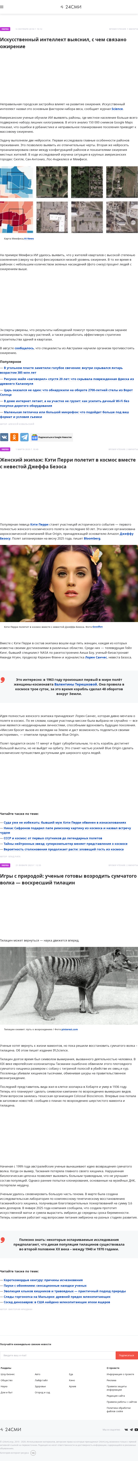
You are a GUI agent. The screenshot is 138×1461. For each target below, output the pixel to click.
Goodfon (98, 626)
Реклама (111, 1380)
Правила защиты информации (117, 1388)
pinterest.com (70, 1029)
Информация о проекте (120, 1374)
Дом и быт (7, 1392)
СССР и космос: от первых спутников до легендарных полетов (53, 838)
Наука (5, 29)
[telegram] (24, 437)
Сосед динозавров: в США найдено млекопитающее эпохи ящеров (57, 1302)
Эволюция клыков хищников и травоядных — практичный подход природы (65, 1291)
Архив (72, 1386)
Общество (6, 1380)
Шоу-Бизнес (8, 1374)
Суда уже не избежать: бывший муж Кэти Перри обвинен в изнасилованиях (65, 822)
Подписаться (127, 1355)
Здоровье (40, 1386)
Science (117, 109)
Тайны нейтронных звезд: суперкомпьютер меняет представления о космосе (66, 844)
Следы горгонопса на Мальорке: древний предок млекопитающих (57, 1297)
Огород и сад (42, 1392)
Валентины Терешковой (75, 684)
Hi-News (29, 238)
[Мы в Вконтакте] (126, 1429)
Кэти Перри (39, 524)
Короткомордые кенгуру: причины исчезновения (43, 1280)
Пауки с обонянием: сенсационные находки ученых (45, 1286)
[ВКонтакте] (4, 437)
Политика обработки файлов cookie (119, 1409)
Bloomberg (92, 538)
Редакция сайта (116, 1395)
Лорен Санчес (96, 657)
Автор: (17, 424)
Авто (37, 1374)
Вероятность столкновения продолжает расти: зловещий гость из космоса (64, 849)
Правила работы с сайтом (122, 1401)
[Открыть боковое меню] (1, 7)
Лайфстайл (41, 1380)
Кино (72, 1380)
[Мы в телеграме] (131, 1429)
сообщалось (24, 348)
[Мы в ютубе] (136, 1429)
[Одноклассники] (14, 437)
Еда (71, 1374)
